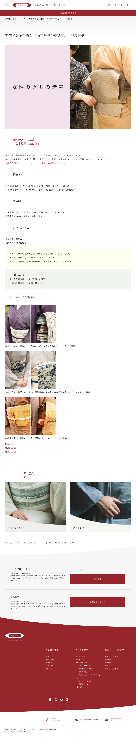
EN (109, 5)
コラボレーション (85, 681)
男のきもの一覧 (59, 5)
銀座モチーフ (84, 684)
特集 (47, 656)
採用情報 (108, 663)
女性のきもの (80, 656)
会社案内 (108, 666)
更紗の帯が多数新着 (68, 13)
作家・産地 (79, 687)
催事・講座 (33, 543)
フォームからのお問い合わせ (24, 297)
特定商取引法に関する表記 (48, 729)
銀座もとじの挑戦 (111, 656)
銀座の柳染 (83, 672)
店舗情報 (108, 660)
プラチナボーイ (84, 666)
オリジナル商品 (81, 663)
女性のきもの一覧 (41, 5)
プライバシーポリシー (31, 729)
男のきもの (79, 660)
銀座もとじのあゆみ (112, 669)
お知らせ (49, 669)
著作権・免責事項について (13, 729)
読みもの (49, 663)
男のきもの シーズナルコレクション (88, 676)
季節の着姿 (50, 660)
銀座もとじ (21, 5)
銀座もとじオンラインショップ (15, 543)
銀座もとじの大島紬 (86, 669)
